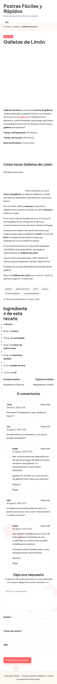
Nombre (8, 617)
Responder (45, 404)
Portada (7, 27)
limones (45, 289)
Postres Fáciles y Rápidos (23, 9)
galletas (8, 289)
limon (36, 289)
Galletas (16, 27)
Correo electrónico (13, 631)
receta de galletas (12, 293)
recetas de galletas (31, 293)
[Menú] (6, 22)
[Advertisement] (28, 78)
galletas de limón (22, 289)
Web (6, 644)
